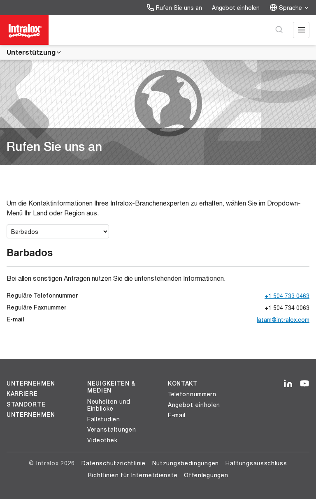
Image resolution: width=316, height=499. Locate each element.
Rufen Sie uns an (179, 7)
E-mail (177, 414)
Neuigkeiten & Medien (111, 387)
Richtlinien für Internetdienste (133, 474)
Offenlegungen (206, 474)
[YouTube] (304, 384)
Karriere (22, 393)
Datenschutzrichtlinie (113, 463)
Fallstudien (103, 419)
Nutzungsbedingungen (185, 463)
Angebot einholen (236, 7)
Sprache (290, 7)
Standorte (26, 404)
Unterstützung (31, 52)
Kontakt (183, 383)
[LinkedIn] (288, 384)
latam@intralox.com (283, 319)
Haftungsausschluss (256, 463)
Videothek (102, 440)
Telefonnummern (192, 393)
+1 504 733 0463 (287, 295)
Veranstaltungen (111, 429)
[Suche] (279, 30)
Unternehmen (31, 383)
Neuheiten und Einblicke (108, 405)
